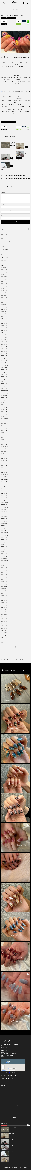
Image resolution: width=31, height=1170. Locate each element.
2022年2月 (3, 283)
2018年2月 (3, 330)
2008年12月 (3, 586)
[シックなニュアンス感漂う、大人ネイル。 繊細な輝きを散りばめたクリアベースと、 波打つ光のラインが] (15, 1016)
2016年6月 (3, 376)
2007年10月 (3, 614)
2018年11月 (3, 313)
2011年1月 (3, 528)
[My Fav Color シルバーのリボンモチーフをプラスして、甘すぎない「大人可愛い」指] (15, 748)
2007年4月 (3, 628)
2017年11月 (3, 337)
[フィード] (15, 647)
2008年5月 (3, 600)
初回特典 (15, 1102)
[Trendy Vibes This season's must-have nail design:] (15, 718)
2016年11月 (3, 365)
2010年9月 (3, 537)
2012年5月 (3, 490)
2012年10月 (3, 479)
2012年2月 (3, 497)
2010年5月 (3, 546)
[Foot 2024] (19, 157)
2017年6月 (3, 348)
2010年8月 (3, 539)
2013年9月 (3, 453)
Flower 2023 (12, 1159)
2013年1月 (3, 472)
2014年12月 (3, 418)
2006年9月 (3, 637)
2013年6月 (3, 460)
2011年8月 (3, 511)
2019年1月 (3, 309)
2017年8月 (3, 344)
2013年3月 (3, 467)
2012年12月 (3, 474)
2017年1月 (3, 360)
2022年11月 (3, 276)
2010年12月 (3, 530)
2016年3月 (3, 383)
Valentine (27, 149)
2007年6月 (3, 623)
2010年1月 (3, 556)
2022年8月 (3, 281)
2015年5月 (3, 407)
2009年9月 (3, 565)
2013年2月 (3, 469)
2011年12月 (3, 502)
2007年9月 (3, 616)
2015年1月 (3, 416)
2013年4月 (3, 465)
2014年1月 (3, 444)
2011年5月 (3, 518)
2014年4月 (3, 437)
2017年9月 (3, 341)
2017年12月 (3, 334)
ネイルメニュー (12, 1127)
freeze (16, 15)
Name (2, 204)
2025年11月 (3, 267)
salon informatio (6, 252)
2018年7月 (3, 318)
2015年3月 (3, 411)
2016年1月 (3, 388)
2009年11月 (3, 560)
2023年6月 (3, 274)
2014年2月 (3, 442)
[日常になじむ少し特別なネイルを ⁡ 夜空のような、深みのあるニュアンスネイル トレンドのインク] (15, 926)
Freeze (10, 1072)
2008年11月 (3, 588)
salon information (12, 17)
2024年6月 (3, 272)
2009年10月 (3, 563)
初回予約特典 (3, 260)
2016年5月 (3, 379)
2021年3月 (3, 288)
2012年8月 (3, 483)
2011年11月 (3, 504)
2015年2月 (3, 414)
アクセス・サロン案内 (14, 1106)
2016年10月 (3, 367)
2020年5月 (3, 299)
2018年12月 (3, 311)
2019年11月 (3, 304)
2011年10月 (3, 507)
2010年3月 (3, 551)
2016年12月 (3, 362)
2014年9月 (3, 425)
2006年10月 (3, 635)
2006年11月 (3, 632)
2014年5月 (3, 435)
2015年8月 (3, 400)
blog (26, 146)
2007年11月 (3, 611)
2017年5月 (3, 351)
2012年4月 (3, 493)
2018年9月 (3, 316)
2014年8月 (3, 428)
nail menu (12, 145)
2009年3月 (3, 579)
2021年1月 (3, 290)
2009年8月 (3, 567)
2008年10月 (3, 590)
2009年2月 (3, 581)
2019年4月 (3, 307)
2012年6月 (3, 488)
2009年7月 (3, 570)
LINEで (17, 1076)
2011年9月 (3, 509)
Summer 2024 (12, 1153)
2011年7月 (3, 514)
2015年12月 (3, 390)
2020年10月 (3, 295)
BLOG (15, 1113)
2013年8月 (3, 456)
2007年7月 (3, 621)
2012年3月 (3, 495)
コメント (13, 124)
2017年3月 (3, 355)
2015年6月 (3, 404)
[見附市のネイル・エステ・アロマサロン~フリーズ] (9, 2)
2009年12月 (3, 558)
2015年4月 (3, 409)
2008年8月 (3, 593)
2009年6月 (3, 572)
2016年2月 (3, 386)
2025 (11, 159)
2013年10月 (3, 451)
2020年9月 (3, 297)
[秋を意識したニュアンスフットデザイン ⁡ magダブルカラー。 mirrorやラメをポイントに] (15, 867)
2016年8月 (3, 372)
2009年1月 (3, 584)
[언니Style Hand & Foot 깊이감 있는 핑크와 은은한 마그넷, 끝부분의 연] (15, 837)
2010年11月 (3, 532)
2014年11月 (3, 421)
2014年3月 (3, 439)
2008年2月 (3, 605)
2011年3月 (3, 523)
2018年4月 (3, 325)
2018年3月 (3, 327)
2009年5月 (3, 574)
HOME (15, 1090)
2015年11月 (3, 393)
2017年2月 (3, 358)
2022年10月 (3, 279)
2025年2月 (3, 269)
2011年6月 (3, 516)
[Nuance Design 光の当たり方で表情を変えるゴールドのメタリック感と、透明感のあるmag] (15, 897)
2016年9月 (3, 369)
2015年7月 (3, 402)
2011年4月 (3, 521)
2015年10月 (3, 395)
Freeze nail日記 (4, 17)
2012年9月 (3, 481)
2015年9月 (3, 397)
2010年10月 (3, 535)
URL (2, 215)
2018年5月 (3, 323)
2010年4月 (3, 549)
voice (2, 254)
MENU (14, 1094)
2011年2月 (3, 525)
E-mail (2, 210)
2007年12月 (3, 609)
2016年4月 (3, 381)
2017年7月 (3, 346)
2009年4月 (3, 577)
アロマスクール (4, 257)
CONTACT (14, 1117)
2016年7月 (3, 374)
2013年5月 (3, 462)
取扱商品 (15, 1109)
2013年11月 (3, 448)
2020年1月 (3, 302)
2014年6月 (3, 432)
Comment (3, 192)
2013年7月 (3, 458)
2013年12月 (3, 446)
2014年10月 (3, 423)
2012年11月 (3, 476)
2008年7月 (3, 595)
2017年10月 (3, 339)
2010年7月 (3, 542)
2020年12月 (3, 293)
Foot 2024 (17, 159)
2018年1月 (3, 332)
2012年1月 (3, 500)
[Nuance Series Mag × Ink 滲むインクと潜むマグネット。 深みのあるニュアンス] (15, 956)
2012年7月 (3, 486)
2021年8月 (3, 286)
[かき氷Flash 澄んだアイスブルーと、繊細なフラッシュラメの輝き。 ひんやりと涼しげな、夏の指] (15, 986)
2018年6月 (3, 320)
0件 (12, 15)
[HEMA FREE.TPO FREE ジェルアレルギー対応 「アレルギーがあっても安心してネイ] (15, 778)
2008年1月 (3, 607)
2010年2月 (3, 553)
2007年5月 (3, 625)
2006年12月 (3, 630)
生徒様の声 (15, 1098)
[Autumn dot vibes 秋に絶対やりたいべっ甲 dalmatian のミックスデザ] (15, 688)
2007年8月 (3, 618)
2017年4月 (3, 353)
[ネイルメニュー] (5, 147)
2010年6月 (3, 544)
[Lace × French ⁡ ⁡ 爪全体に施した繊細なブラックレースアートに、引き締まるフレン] (15, 807)
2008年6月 (3, 597)
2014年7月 (3, 430)
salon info (3, 246)
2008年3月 (3, 602)
